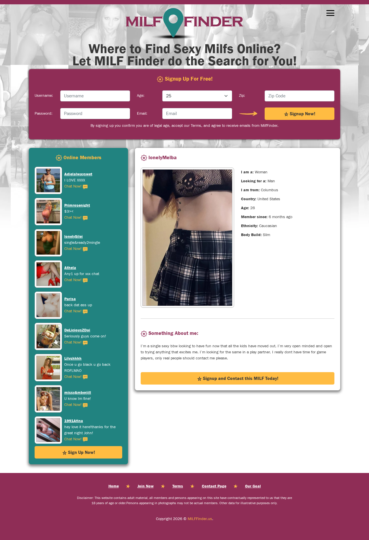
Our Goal (253, 486)
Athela (70, 236)
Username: (44, 95)
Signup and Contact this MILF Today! (240, 378)
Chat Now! (73, 186)
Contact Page (214, 486)
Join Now (146, 486)
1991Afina (73, 389)
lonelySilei (73, 205)
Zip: (242, 95)
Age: (140, 95)
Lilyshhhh (73, 327)
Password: (43, 113)
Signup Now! (302, 113)
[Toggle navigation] (330, 13)
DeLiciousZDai (77, 298)
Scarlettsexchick (79, 423)
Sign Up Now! (81, 452)
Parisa (70, 267)
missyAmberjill (77, 361)
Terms (177, 486)
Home (113, 486)
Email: (142, 113)
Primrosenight (77, 174)
